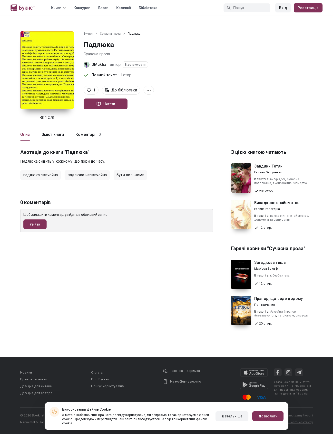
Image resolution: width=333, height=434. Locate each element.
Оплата (97, 372)
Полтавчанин (264, 304)
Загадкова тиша (270, 262)
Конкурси (82, 8)
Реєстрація (308, 8)
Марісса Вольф (266, 268)
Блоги (103, 8)
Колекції (123, 8)
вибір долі (277, 179)
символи (302, 315)
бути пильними (130, 175)
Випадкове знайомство (277, 202)
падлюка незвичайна (87, 175)
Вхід (283, 8)
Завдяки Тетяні (269, 166)
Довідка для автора (36, 393)
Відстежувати (135, 64)
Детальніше (232, 416)
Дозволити (267, 416)
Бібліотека (148, 8)
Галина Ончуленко (268, 172)
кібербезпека (280, 275)
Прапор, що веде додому (278, 298)
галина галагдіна (267, 209)
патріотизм (286, 315)
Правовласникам (34, 379)
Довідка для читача (36, 386)
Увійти (34, 224)
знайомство (299, 215)
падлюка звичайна (40, 175)
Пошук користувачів (107, 386)
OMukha (98, 64)
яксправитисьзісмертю (290, 183)
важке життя (279, 215)
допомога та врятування (272, 219)
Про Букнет (100, 379)
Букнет (88, 33)
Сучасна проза (110, 33)
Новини (26, 372)
